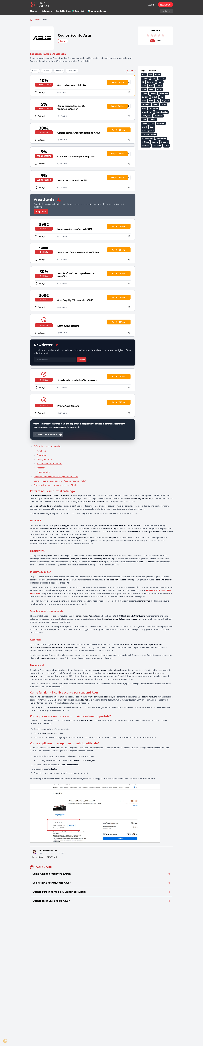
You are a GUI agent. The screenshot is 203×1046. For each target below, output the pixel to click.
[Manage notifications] (5, 1041)
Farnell (151, 90)
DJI (143, 82)
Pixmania (153, 120)
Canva (157, 75)
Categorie (47, 10)
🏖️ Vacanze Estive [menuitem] (97, 10)
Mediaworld (153, 108)
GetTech (154, 97)
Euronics (159, 86)
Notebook (41, 451)
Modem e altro (43, 472)
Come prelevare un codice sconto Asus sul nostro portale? (60, 481)
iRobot (166, 146)
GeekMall (145, 97)
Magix (144, 108)
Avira (143, 75)
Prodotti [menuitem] (60, 10)
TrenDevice (146, 146)
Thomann (164, 142)
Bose (150, 75)
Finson (159, 90)
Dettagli (41, 92)
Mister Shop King (162, 112)
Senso (152, 127)
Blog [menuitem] (68, 10)
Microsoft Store (147, 112)
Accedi (150, 4)
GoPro (144, 101)
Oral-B (144, 120)
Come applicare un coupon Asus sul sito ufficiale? (56, 485)
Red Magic (160, 123)
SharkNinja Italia (148, 131)
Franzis (153, 93)
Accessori (41, 467)
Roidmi (144, 127)
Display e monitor (45, 459)
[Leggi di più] (84, 61)
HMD (151, 101)
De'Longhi (150, 82)
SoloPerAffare (161, 138)
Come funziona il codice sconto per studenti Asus (56, 476)
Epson (144, 86)
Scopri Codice (117, 82)
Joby (157, 101)
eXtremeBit (157, 146)
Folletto (144, 93)
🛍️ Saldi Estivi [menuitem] (79, 10)
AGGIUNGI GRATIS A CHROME (47, 435)
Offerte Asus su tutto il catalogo (48, 446)
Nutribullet (158, 116)
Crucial (162, 78)
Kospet (155, 105)
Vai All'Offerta (118, 130)
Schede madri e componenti (49, 463)
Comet (154, 78)
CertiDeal (145, 78)
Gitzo (162, 97)
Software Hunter (147, 138)
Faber (144, 90)
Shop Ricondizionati (149, 135)
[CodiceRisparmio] (31, 20)
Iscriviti (82, 360)
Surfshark (145, 142)
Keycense (165, 101)
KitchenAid (146, 105)
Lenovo (163, 105)
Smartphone (42, 455)
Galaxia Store (163, 93)
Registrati (165, 4)
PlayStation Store (148, 123)
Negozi (33, 10)
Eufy (150, 86)
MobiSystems (146, 116)
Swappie (155, 142)
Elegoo (160, 82)
